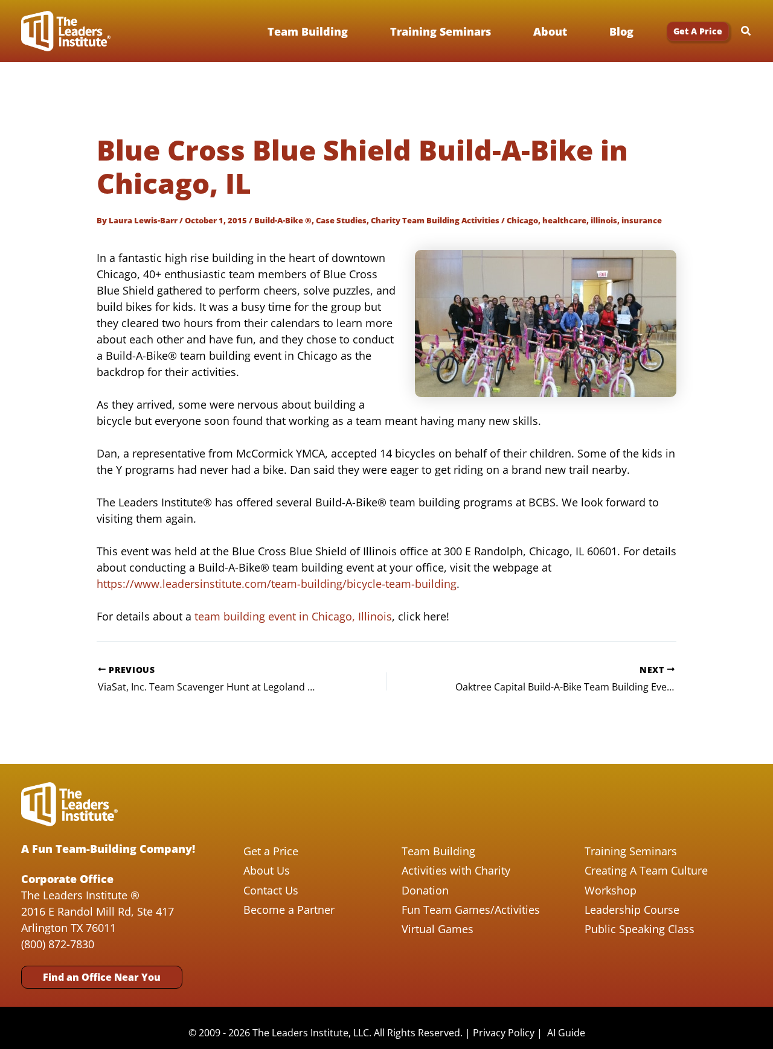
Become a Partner (289, 909)
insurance (641, 220)
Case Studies (341, 220)
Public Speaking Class (639, 929)
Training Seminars (631, 851)
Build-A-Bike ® (283, 220)
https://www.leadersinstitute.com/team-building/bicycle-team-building (277, 583)
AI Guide (566, 1032)
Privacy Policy (503, 1032)
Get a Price (270, 851)
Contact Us (270, 890)
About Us (266, 870)
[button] (698, 31)
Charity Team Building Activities (435, 220)
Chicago (522, 220)
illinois (604, 220)
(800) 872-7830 (57, 944)
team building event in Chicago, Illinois (293, 616)
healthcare (564, 220)
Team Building (438, 851)
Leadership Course (632, 909)
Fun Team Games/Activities (471, 909)
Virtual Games (437, 929)
